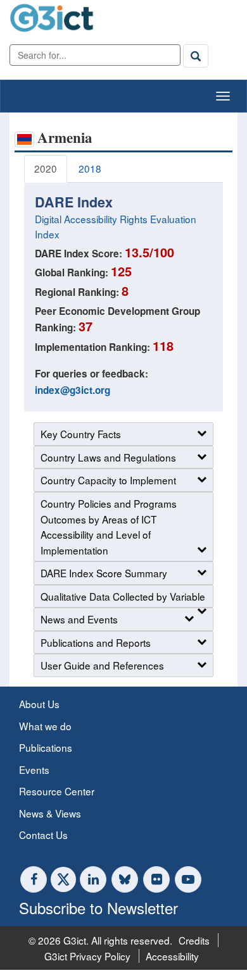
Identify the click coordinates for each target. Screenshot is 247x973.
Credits (194, 940)
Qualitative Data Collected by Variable (123, 596)
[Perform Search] (195, 55)
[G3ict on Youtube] (188, 879)
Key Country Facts (81, 434)
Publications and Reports (96, 642)
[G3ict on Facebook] (33, 879)
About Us (39, 704)
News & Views (50, 813)
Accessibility (172, 956)
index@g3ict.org (72, 390)
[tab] (45, 169)
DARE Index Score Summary (104, 573)
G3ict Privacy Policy (87, 956)
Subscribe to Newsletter (98, 908)
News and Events (79, 619)
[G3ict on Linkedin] (93, 879)
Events (34, 769)
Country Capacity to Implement (108, 480)
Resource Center (56, 791)
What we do (45, 726)
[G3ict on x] (63, 879)
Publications (45, 747)
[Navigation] (223, 96)
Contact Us (43, 834)
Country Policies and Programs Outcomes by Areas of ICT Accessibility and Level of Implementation (109, 526)
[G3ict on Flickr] (156, 879)
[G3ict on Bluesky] (126, 879)
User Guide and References (102, 665)
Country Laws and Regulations (108, 457)
